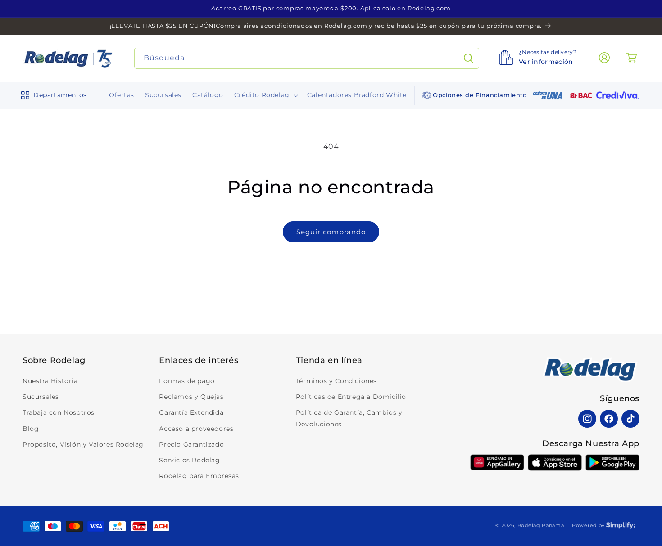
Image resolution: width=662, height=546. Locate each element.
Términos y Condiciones (336, 381)
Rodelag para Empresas (199, 476)
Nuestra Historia (50, 381)
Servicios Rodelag (189, 460)
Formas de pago (186, 381)
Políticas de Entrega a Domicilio (351, 397)
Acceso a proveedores (196, 429)
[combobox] (307, 58)
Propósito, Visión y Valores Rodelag (83, 444)
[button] (52, 95)
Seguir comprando (331, 232)
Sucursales (41, 397)
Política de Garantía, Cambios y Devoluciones (349, 418)
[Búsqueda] (469, 58)
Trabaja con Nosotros (59, 412)
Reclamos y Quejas (191, 397)
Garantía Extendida (191, 412)
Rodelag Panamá (540, 525)
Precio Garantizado (191, 444)
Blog (31, 429)
